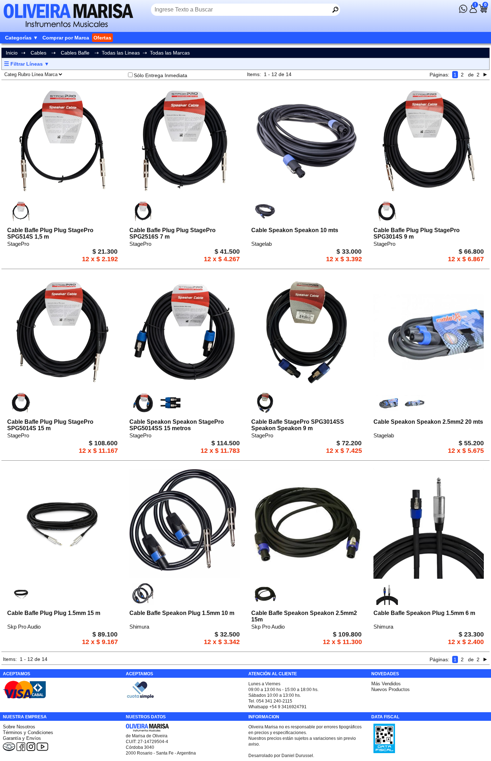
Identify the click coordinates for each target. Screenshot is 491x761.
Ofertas (102, 38)
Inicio (12, 53)
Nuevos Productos (390, 689)
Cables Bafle (75, 53)
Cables (38, 53)
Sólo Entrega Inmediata (160, 75)
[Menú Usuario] (473, 11)
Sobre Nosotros (19, 726)
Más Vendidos (386, 683)
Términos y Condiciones (28, 732)
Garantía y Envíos (22, 738)
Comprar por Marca (65, 38)
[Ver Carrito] (483, 11)
